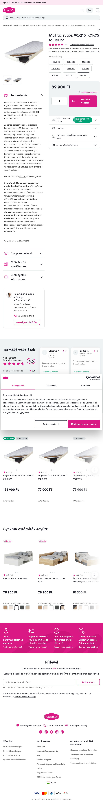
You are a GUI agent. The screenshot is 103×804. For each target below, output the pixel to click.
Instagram (46, 732)
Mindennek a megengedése (84, 424)
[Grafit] (22, 608)
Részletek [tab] (51, 386)
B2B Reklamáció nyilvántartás (49, 777)
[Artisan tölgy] (5, 608)
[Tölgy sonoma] (28, 608)
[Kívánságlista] (82, 10)
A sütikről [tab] (85, 386)
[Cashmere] (11, 608)
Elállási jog (74, 758)
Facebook (40, 732)
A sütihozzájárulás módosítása (83, 763)
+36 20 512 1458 (26, 315)
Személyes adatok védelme (81, 754)
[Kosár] (89, 10)
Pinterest (56, 732)
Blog (38, 755)
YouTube (51, 732)
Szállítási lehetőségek (12, 747)
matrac (22, 176)
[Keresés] (6, 17)
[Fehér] (16, 608)
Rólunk (39, 768)
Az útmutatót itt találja (25, 696)
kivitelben (50, 366)
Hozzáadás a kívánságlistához (98, 30)
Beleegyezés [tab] (18, 386)
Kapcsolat (41, 747)
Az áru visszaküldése (11, 755)
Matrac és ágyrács (38, 25)
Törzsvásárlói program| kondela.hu (51, 764)
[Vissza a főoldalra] (9, 10)
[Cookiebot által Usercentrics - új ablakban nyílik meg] (88, 378)
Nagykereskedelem (45, 772)
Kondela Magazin (44, 759)
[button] (74, 119)
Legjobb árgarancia (89, 92)
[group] (24, 53)
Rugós (58, 25)
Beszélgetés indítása (26, 322)
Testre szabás (49, 424)
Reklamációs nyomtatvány (48, 751)
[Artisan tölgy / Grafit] (75, 608)
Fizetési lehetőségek (12, 751)
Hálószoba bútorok (21, 25)
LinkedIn (62, 732)
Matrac (51, 25)
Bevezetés (7, 25)
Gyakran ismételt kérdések (14, 759)
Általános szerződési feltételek (83, 750)
